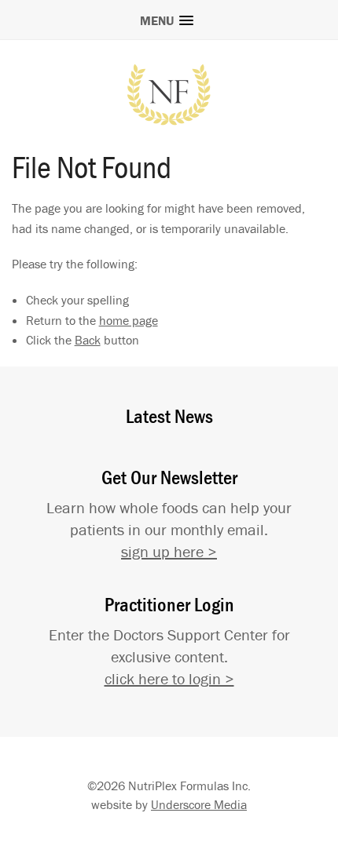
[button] (169, 17)
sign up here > (169, 551)
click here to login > (169, 678)
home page (128, 320)
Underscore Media (199, 804)
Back (88, 340)
